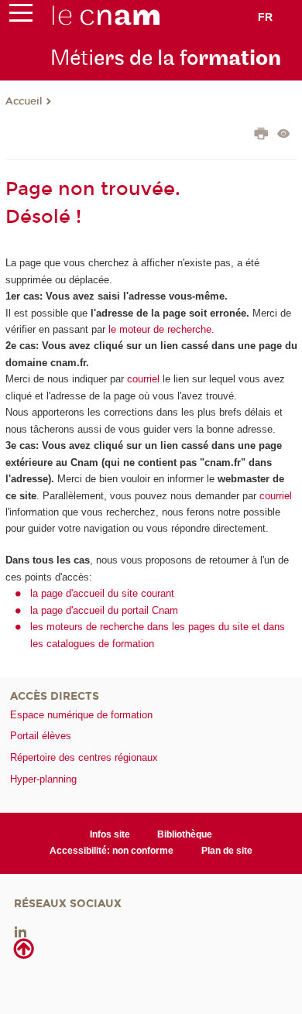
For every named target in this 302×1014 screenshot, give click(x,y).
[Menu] (21, 16)
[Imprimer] (261, 135)
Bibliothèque (184, 834)
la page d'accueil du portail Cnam (104, 610)
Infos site (110, 834)
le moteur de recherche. (159, 329)
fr (265, 17)
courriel (143, 379)
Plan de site (226, 850)
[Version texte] (283, 135)
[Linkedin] (20, 931)
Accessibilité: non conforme (111, 850)
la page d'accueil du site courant (102, 593)
